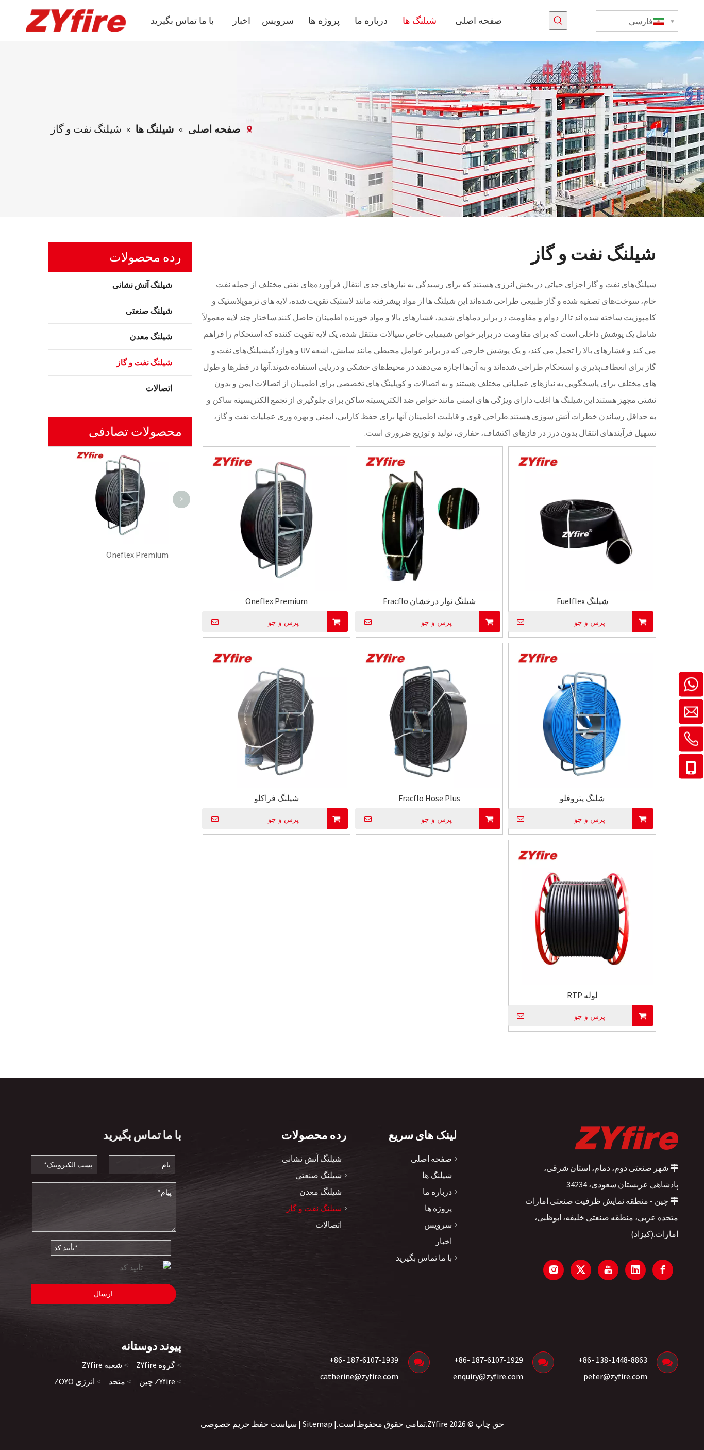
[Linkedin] (635, 1270)
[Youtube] (608, 1270)
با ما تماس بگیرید (424, 1257)
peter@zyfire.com (615, 1376)
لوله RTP (582, 995)
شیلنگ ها (437, 1175)
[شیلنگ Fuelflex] (582, 519)
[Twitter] (581, 1270)
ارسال (103, 1293)
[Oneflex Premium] (276, 519)
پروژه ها (438, 1208)
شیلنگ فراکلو (276, 798)
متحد (117, 1381)
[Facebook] (662, 1270)
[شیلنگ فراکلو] (276, 716)
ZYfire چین (157, 1381)
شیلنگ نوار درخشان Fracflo (429, 601)
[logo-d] (626, 1137)
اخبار (443, 1241)
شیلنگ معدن (151, 336)
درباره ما (437, 1191)
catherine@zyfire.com (359, 1376)
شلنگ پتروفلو (582, 798)
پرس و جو (589, 622)
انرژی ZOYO (74, 1381)
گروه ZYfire (155, 1365)
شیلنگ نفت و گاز (144, 362)
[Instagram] (553, 1270)
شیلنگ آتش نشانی (142, 285)
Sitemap (317, 1424)
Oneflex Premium (137, 554)
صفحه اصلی (431, 1158)
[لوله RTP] (582, 912)
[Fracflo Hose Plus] (429, 716)
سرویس (438, 1224)
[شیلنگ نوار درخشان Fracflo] (429, 519)
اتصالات (159, 388)
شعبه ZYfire (102, 1365)
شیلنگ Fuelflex (582, 601)
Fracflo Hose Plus (429, 798)
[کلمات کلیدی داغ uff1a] (558, 20)
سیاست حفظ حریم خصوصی (248, 1424)
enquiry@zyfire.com (488, 1376)
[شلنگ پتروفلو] (582, 716)
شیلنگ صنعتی (149, 310)
